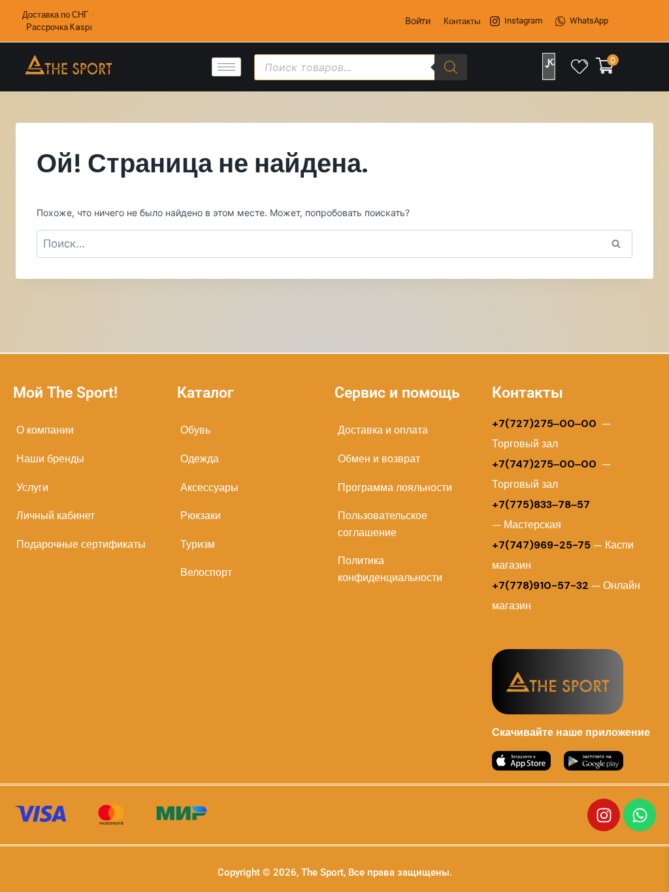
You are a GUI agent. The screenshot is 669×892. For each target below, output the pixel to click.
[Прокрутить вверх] (617, 866)
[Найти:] (334, 243)
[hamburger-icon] (226, 66)
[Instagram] (603, 815)
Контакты (462, 21)
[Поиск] (450, 67)
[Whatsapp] (639, 815)
